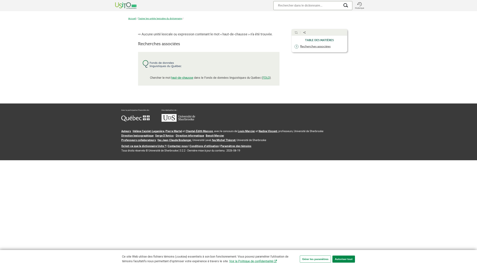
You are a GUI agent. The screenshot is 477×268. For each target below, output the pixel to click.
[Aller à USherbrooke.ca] (178, 120)
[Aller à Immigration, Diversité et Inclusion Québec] (135, 120)
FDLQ (266, 77)
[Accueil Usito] (121, 5)
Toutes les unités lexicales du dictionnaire (160, 18)
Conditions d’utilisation (204, 146)
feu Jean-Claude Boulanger (174, 140)
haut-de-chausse (182, 77)
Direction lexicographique (137, 135)
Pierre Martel (173, 131)
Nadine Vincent (268, 131)
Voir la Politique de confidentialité (251, 261)
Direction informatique (190, 135)
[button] (359, 5)
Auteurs (126, 131)
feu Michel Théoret (224, 140)
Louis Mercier (246, 131)
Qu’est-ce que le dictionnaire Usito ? (143, 146)
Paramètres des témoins (235, 146)
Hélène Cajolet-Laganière (148, 131)
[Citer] (296, 32)
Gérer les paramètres (315, 259)
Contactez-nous (178, 146)
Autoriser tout (344, 259)
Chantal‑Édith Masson (199, 131)
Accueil (132, 18)
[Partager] (304, 32)
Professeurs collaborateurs (138, 140)
